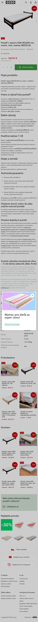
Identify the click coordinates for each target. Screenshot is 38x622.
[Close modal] (32, 295)
